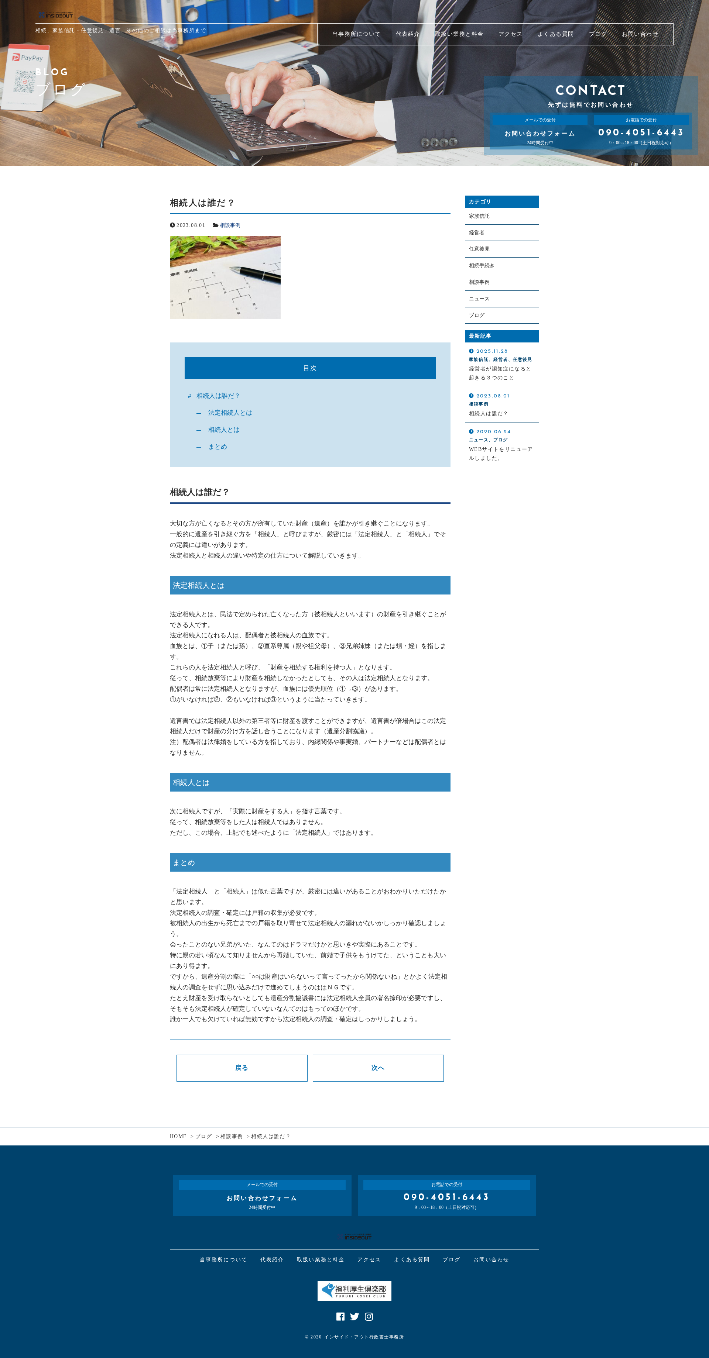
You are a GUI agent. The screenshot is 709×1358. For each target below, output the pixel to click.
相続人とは (224, 429)
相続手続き (482, 265)
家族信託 (479, 216)
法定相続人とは (230, 412)
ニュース (479, 298)
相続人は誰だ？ (218, 395)
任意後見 (479, 249)
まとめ (217, 446)
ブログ (476, 315)
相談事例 (230, 225)
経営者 (476, 232)
